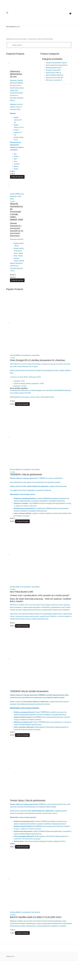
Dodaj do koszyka (17, 177)
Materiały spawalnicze (53, 67)
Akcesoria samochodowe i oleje (56, 62)
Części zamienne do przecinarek (56, 65)
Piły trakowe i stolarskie (54, 80)
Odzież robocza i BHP (53, 72)
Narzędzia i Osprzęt (53, 70)
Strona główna (10, 26)
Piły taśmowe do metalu (54, 77)
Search (61, 13)
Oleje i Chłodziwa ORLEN (54, 75)
